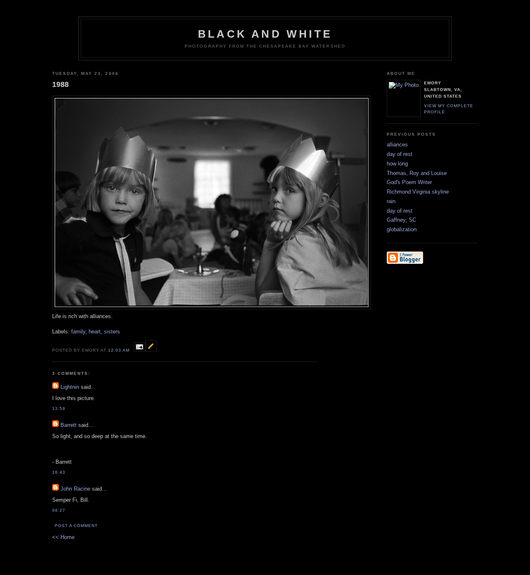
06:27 (58, 510)
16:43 (58, 472)
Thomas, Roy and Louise (417, 173)
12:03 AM (119, 350)
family (78, 331)
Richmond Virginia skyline (418, 192)
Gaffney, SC (401, 220)
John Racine (75, 489)
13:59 (58, 408)
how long (397, 164)
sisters (112, 331)
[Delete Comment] (68, 408)
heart (95, 331)
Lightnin (69, 387)
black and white (265, 34)
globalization (402, 229)
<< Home (63, 537)
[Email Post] (139, 350)
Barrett (68, 425)
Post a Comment (76, 525)
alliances (397, 144)
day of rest (399, 154)
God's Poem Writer (409, 182)
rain (391, 201)
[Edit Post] (151, 350)
